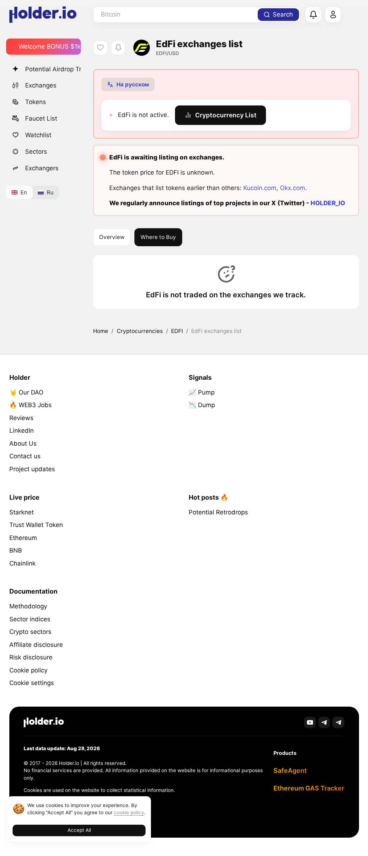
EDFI (177, 331)
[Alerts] (313, 14)
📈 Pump (202, 392)
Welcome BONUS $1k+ (50, 46)
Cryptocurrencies (140, 331)
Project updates (32, 469)
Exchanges (40, 85)
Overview (111, 237)
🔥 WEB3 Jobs (30, 405)
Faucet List (41, 118)
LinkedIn (21, 430)
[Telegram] (324, 723)
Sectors (36, 151)
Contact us (25, 456)
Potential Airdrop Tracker (53, 69)
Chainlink (22, 563)
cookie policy (129, 812)
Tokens (35, 101)
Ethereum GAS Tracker (308, 788)
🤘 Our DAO (26, 392)
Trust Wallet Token (36, 524)
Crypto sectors (30, 631)
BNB (15, 550)
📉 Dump (202, 405)
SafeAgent (290, 770)
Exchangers (42, 168)
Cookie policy (28, 670)
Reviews (21, 418)
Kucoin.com (259, 188)
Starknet (21, 512)
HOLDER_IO (327, 203)
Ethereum (23, 537)
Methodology (28, 606)
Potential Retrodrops (218, 512)
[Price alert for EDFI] (118, 47)
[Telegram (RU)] (338, 723)
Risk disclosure (30, 657)
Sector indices (29, 619)
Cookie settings (31, 682)
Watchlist (38, 135)
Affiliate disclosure (36, 644)
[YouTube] (310, 723)
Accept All (79, 830)
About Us (23, 443)
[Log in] (333, 14)
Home (100, 331)
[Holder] (44, 722)
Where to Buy (158, 237)
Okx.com (292, 188)
